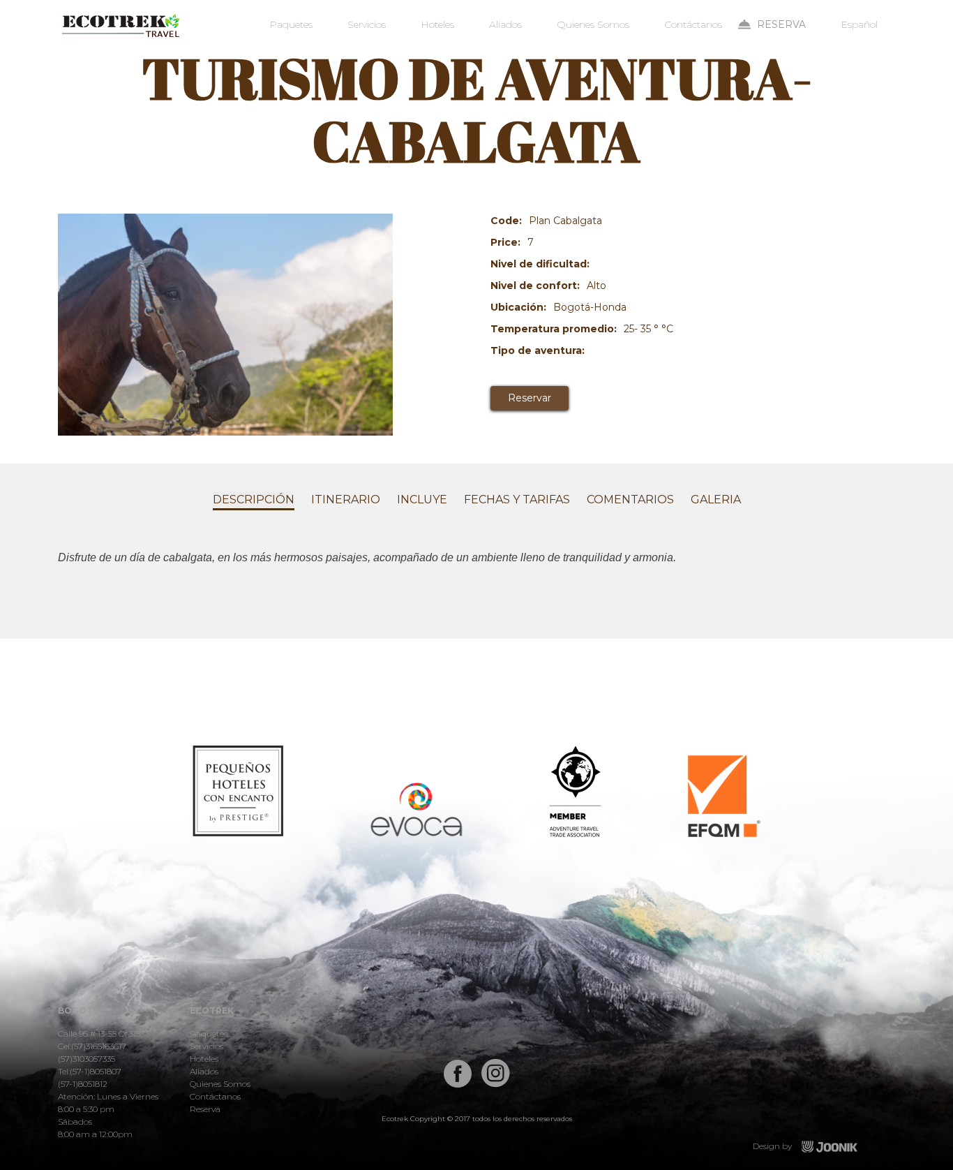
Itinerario (345, 499)
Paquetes (291, 24)
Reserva (781, 24)
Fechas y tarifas (517, 499)
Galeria (716, 499)
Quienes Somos (593, 24)
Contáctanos (693, 24)
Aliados (505, 24)
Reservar (529, 398)
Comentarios (630, 499)
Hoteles (437, 24)
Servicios (366, 24)
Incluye (422, 499)
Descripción (253, 499)
